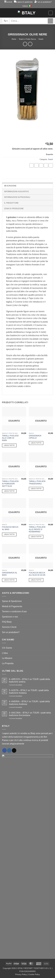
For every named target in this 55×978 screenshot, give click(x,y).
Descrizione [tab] (10, 186)
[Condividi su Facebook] (36, 165)
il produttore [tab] (11, 203)
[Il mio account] (8, 13)
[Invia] (50, 20)
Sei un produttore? (10, 632)
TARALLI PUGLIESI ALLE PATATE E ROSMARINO (37, 529)
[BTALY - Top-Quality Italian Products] (27, 13)
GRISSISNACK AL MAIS (9, 574)
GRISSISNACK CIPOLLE (35, 437)
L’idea (5, 653)
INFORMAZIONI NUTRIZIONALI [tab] (17, 197)
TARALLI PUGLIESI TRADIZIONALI (37, 482)
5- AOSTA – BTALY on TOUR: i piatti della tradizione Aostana (29, 691)
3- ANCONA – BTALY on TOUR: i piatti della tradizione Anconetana (30, 714)
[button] (3, 13)
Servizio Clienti (9, 627)
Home (14, 39)
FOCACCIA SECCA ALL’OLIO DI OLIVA (37, 574)
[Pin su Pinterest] (51, 165)
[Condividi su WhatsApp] (31, 165)
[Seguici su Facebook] (4, 750)
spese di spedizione (25, 2)
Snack (40, 39)
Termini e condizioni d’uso (14, 611)
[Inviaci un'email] (14, 750)
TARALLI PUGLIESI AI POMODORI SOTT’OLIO (10, 483)
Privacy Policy (21, 974)
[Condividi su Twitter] (41, 165)
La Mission (7, 658)
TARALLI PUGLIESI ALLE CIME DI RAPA (10, 438)
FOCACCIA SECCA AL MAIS (10, 528)
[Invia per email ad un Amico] (46, 165)
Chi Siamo (7, 648)
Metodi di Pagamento (12, 606)
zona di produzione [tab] (14, 209)
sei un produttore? (45, 2)
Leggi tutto (9, 445)
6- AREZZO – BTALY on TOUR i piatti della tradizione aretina (29, 680)
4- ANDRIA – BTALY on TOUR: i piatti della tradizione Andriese (29, 702)
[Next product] (25, 44)
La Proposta (7, 663)
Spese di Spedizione (12, 601)
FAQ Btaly (7, 622)
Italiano (25, 6)
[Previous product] (30, 44)
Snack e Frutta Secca (27, 39)
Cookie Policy (34, 974)
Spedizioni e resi (10, 617)
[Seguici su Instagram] (9, 750)
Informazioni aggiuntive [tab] (16, 192)
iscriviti (9, 2)
